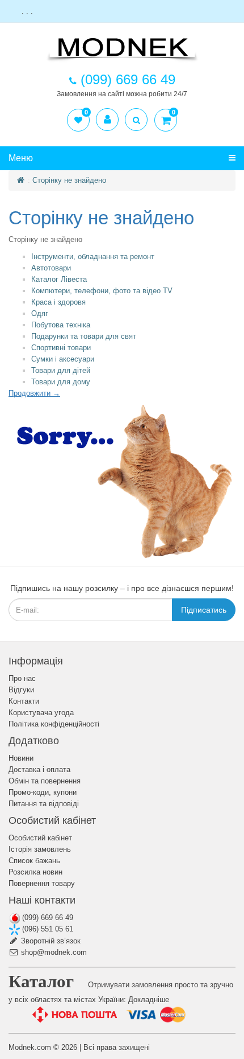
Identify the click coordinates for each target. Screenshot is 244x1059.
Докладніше (148, 999)
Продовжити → (34, 393)
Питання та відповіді (44, 803)
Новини (21, 758)
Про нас (22, 678)
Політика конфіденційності (54, 724)
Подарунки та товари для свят (83, 336)
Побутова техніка (60, 325)
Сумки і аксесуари (62, 359)
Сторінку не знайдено (69, 180)
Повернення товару (42, 883)
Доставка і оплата (39, 769)
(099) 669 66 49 (46, 917)
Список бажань (34, 860)
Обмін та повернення (45, 781)
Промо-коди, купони (43, 792)
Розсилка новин (35, 872)
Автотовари (51, 268)
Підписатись (203, 609)
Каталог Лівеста (59, 279)
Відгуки (21, 690)
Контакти (24, 701)
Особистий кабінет (40, 838)
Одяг (39, 313)
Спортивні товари (61, 347)
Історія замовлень (40, 849)
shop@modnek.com (53, 952)
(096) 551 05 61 (46, 929)
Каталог (41, 981)
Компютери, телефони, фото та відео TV (102, 290)
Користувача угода (41, 712)
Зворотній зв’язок (50, 941)
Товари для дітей (60, 370)
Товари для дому (60, 381)
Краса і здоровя (58, 302)
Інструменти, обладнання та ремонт (92, 256)
